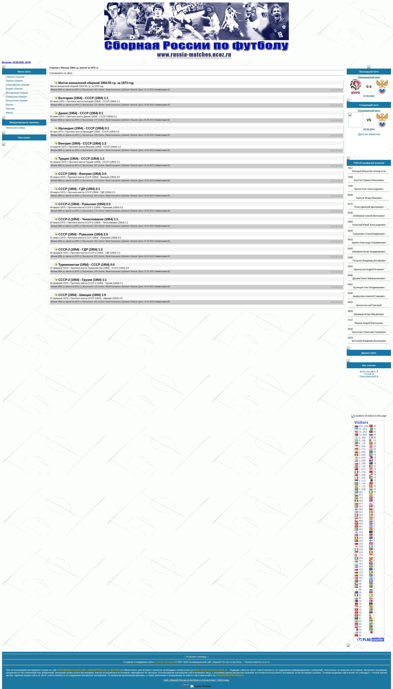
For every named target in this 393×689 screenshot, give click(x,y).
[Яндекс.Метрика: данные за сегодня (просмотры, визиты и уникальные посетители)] (201, 686)
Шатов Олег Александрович (368, 189)
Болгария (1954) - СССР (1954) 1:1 (83, 98)
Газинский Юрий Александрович (369, 225)
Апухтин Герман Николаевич (369, 180)
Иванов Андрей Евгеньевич (369, 323)
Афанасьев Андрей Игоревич (369, 269)
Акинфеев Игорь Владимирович (368, 251)
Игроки (9, 104)
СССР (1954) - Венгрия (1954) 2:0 (82, 173)
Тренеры (10, 108)
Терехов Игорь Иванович (369, 198)
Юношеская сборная (16, 100)
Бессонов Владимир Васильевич (369, 341)
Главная (54, 68)
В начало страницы (196, 656)
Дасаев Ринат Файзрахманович (368, 278)
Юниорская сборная (16, 96)
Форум (9, 112)
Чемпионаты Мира (15, 128)
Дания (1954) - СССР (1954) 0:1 (80, 113)
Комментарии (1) (162, 90)
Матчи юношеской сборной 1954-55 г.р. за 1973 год (96, 83)
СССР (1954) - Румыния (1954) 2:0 (83, 234)
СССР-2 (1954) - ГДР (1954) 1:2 (80, 249)
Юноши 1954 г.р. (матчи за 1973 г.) (66, 90)
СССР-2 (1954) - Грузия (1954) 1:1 (82, 279)
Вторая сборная (14, 88)
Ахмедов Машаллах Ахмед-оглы (369, 171)
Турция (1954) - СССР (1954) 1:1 (81, 158)
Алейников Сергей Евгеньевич (369, 216)
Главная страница (15, 77)
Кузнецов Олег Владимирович (369, 287)
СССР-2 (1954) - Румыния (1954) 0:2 (84, 204)
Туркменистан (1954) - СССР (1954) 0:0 (86, 264)
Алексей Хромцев (164, 662)
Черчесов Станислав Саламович (369, 332)
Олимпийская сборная (17, 85)
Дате (69, 73)
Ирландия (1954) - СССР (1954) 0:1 (83, 128)
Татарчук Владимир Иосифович (369, 260)
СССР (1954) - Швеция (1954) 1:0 (82, 295)
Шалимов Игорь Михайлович (369, 314)
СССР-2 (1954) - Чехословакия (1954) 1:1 (88, 219)
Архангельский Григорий (369, 305)
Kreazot (134, 90)
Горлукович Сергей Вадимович (369, 234)
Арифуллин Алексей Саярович (369, 296)
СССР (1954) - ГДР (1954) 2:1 (79, 189)
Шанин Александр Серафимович (369, 242)
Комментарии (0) (162, 105)
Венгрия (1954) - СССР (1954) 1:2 (82, 143)
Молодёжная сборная (17, 92)
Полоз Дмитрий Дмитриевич (369, 207)
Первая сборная (14, 80)
